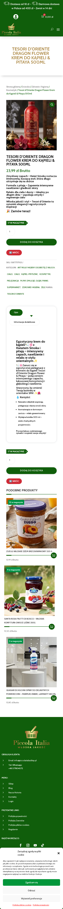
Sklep (10, 783)
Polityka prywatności (41, 905)
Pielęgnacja (13, 280)
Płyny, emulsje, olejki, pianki (34, 280)
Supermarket (14, 287)
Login (10, 801)
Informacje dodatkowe (24, 322)
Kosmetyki (11, 90)
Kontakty (12, 797)
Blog (10, 788)
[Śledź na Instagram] (28, 845)
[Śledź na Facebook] (20, 845)
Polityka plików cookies (22, 905)
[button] (58, 853)
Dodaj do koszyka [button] (54, 555)
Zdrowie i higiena (40, 86)
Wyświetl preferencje (31, 898)
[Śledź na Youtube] (35, 845)
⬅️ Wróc (14, 252)
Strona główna (13, 86)
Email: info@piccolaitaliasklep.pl (22, 760)
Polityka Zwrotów (16, 820)
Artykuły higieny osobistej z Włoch (36, 267)
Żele (43, 287)
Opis (16, 312)
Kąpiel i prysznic (29, 274)
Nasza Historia (14, 792)
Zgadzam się (31, 882)
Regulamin (13, 829)
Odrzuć (31, 890)
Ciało (10, 274)
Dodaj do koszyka (31, 242)
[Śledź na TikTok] (42, 845)
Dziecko (26, 86)
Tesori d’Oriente (15, 294)
